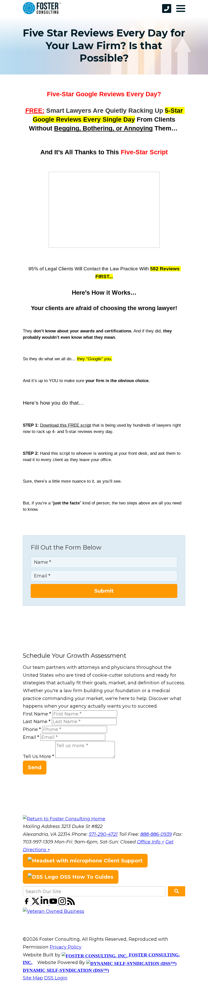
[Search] (176, 891)
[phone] (166, 8)
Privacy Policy (65, 947)
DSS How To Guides (85, 877)
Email (31, 737)
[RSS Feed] (71, 903)
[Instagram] (62, 903)
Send (34, 767)
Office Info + (150, 842)
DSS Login (55, 978)
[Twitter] (36, 903)
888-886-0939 (156, 834)
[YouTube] (53, 903)
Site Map (33, 978)
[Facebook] (27, 903)
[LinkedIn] (45, 903)
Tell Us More (38, 756)
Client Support (122, 861)
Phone (32, 729)
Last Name (36, 721)
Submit (104, 591)
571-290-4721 (103, 834)
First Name (37, 714)
